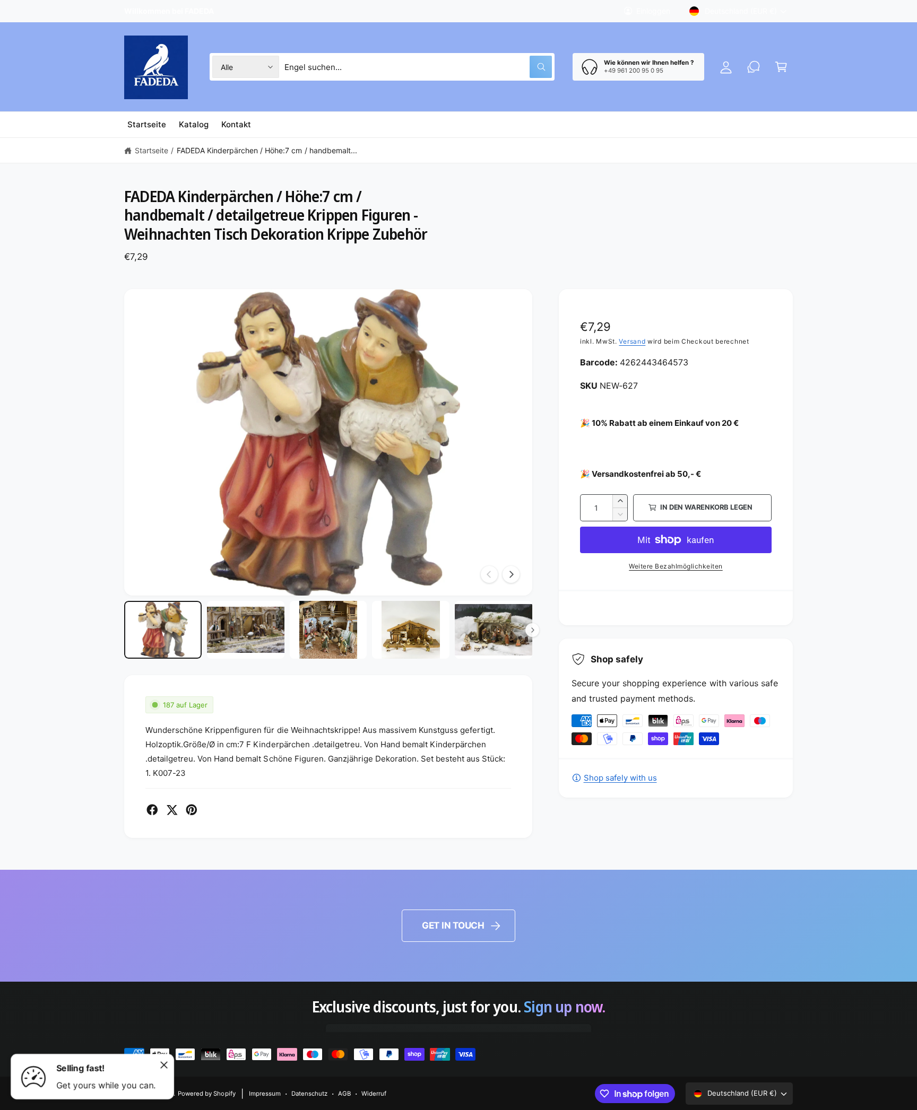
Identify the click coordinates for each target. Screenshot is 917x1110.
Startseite (151, 150)
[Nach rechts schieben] (511, 574)
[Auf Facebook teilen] (152, 810)
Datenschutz (309, 1093)
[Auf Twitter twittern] (172, 810)
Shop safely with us (620, 778)
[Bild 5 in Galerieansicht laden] (493, 630)
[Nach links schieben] (489, 574)
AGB (344, 1093)
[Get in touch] (753, 67)
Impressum (265, 1093)
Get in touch (453, 925)
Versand (632, 341)
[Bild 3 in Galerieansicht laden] (328, 630)
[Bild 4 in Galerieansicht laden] (410, 630)
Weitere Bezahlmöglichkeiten (676, 566)
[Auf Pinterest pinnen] (191, 810)
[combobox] (418, 67)
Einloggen (653, 10)
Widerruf (373, 1093)
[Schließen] (164, 1065)
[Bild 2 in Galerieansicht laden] (245, 630)
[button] (781, 67)
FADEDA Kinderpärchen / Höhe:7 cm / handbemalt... (267, 150)
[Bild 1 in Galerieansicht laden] (163, 630)
